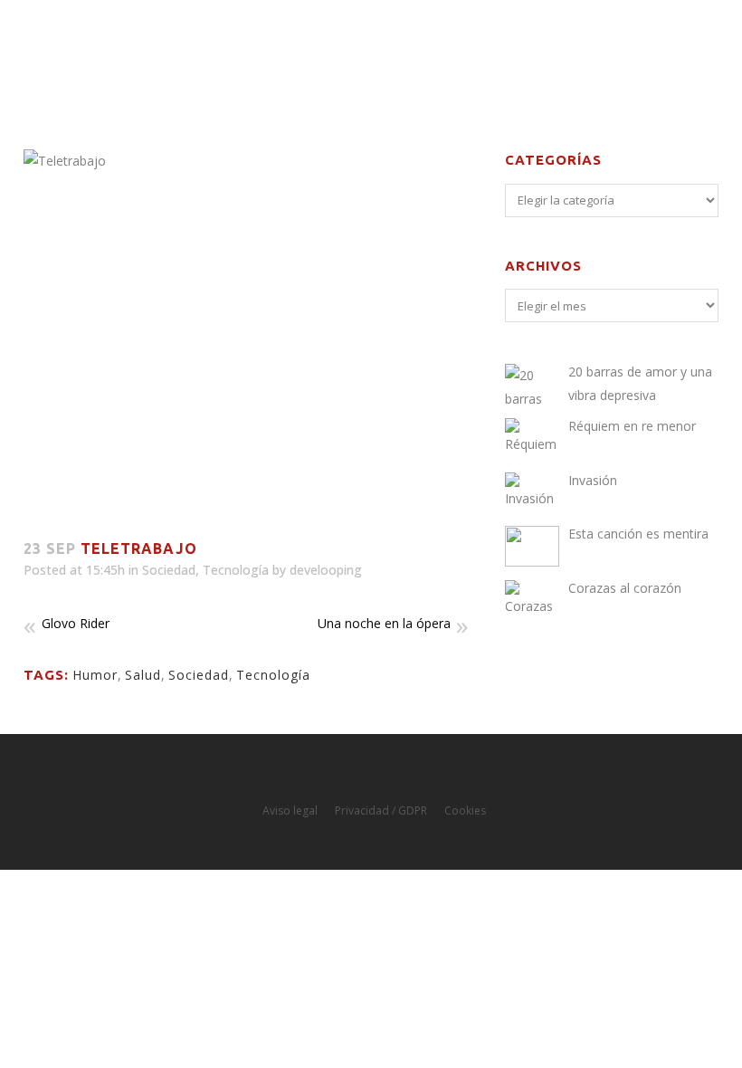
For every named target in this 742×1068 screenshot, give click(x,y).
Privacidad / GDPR (381, 810)
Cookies (465, 810)
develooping (326, 569)
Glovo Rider (75, 623)
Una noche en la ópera (384, 623)
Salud (143, 674)
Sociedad (168, 569)
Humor (95, 674)
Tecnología (236, 569)
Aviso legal (290, 810)
